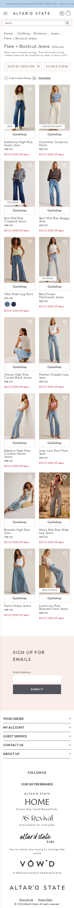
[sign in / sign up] (61, 13)
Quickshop (20, 134)
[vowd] (37, 863)
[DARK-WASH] (13, 304)
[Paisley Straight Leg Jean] (54, 340)
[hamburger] (5, 13)
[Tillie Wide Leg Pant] (19, 260)
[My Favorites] (30, 89)
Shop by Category (21, 66)
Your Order (13, 719)
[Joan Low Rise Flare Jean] (54, 416)
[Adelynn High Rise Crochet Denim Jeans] (19, 416)
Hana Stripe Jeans (17, 606)
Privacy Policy (45, 899)
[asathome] (37, 799)
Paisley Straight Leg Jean (53, 376)
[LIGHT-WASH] (7, 304)
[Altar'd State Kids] (37, 837)
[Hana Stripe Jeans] (19, 572)
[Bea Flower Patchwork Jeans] (54, 260)
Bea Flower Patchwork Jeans (51, 295)
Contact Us (13, 745)
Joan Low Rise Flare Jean (53, 452)
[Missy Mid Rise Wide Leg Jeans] (54, 495)
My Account (13, 727)
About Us (11, 754)
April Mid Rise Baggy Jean (54, 220)
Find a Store (44, 78)
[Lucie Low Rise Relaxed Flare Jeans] (54, 572)
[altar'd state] (31, 13)
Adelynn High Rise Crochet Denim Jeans (17, 454)
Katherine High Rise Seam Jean (18, 143)
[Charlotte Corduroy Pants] (54, 108)
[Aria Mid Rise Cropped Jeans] (19, 184)
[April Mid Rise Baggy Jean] (54, 184)
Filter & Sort (56, 66)
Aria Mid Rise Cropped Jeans (15, 220)
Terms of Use (26, 899)
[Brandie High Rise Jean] (19, 495)
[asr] (37, 817)
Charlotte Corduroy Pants (53, 143)
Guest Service (15, 736)
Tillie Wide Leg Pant (18, 294)
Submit (37, 689)
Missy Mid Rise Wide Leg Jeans (54, 531)
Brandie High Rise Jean (17, 531)
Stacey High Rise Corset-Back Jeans (18, 376)
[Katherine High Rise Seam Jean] (19, 108)
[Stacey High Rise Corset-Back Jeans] (19, 340)
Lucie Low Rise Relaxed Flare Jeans (54, 607)
